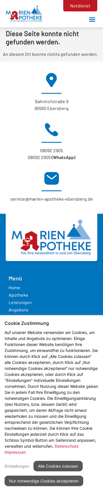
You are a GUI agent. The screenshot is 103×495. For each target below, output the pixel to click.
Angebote (19, 309)
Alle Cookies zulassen (58, 466)
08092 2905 (51, 150)
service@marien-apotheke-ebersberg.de (51, 198)
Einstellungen (17, 466)
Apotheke (18, 295)
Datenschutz (67, 446)
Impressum (15, 452)
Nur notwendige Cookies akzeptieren (44, 480)
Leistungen (20, 302)
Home (14, 287)
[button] (92, 19)
